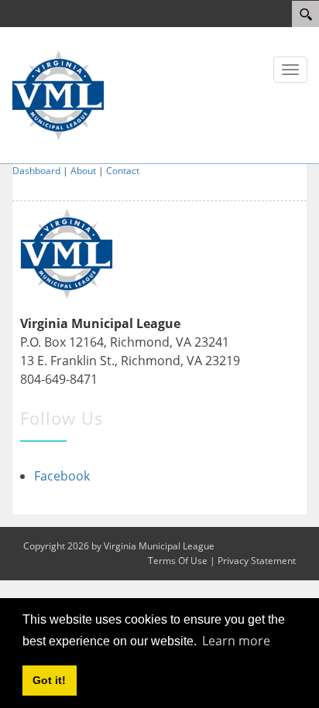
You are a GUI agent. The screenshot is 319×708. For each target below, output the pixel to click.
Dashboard (36, 170)
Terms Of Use (178, 560)
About (83, 170)
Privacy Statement (257, 560)
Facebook (62, 475)
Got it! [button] (49, 680)
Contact (122, 170)
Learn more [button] (236, 640)
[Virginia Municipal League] (58, 94)
